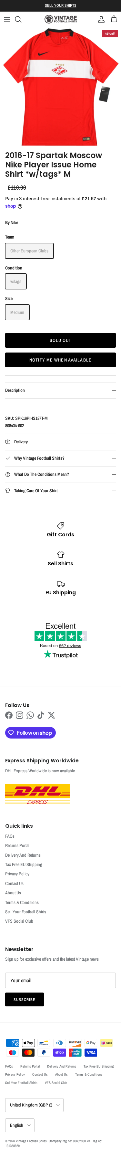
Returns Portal (17, 845)
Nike (14, 222)
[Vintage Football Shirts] (61, 19)
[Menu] (7, 19)
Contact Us (14, 883)
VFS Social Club (19, 921)
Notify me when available (60, 360)
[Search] (21, 19)
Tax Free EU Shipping (23, 864)
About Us (13, 893)
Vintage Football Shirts (31, 1141)
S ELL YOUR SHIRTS (60, 5)
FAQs (10, 836)
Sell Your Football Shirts (25, 912)
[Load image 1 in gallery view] (60, 87)
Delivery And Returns (23, 855)
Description (15, 390)
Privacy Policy (17, 874)
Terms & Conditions (22, 902)
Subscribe (24, 999)
